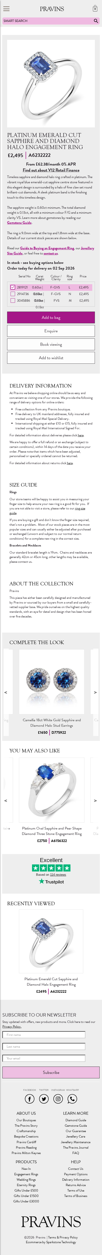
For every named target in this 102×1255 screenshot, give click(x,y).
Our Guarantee (76, 1131)
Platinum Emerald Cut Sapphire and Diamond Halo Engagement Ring (51, 981)
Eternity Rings (26, 1185)
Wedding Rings (26, 1179)
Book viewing (51, 344)
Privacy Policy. (11, 1026)
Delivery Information (75, 1179)
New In (26, 1169)
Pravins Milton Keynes (26, 1153)
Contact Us (75, 1169)
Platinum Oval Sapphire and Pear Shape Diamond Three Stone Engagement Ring (52, 831)
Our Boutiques (26, 1120)
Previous (6, 692)
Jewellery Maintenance (75, 1142)
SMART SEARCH (16, 20)
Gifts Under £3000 (26, 1201)
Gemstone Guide (76, 1125)
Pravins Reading (26, 1147)
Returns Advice (76, 1185)
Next (95, 692)
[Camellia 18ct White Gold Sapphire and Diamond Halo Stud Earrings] (51, 681)
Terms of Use (75, 1190)
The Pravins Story (26, 1125)
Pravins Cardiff (26, 1142)
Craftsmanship (26, 1131)
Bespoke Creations (26, 1136)
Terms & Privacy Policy (63, 1237)
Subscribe (51, 1072)
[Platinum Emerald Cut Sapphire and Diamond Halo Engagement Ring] (51, 941)
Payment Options (76, 1174)
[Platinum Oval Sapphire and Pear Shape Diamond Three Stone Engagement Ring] (51, 790)
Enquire (51, 331)
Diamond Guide (75, 1120)
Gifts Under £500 (26, 1190)
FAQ (75, 1153)
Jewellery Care (75, 1136)
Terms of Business (75, 1196)
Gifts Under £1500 (26, 1196)
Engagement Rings (26, 1174)
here (80, 435)
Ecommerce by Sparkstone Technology (51, 1242)
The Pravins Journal (75, 1147)
